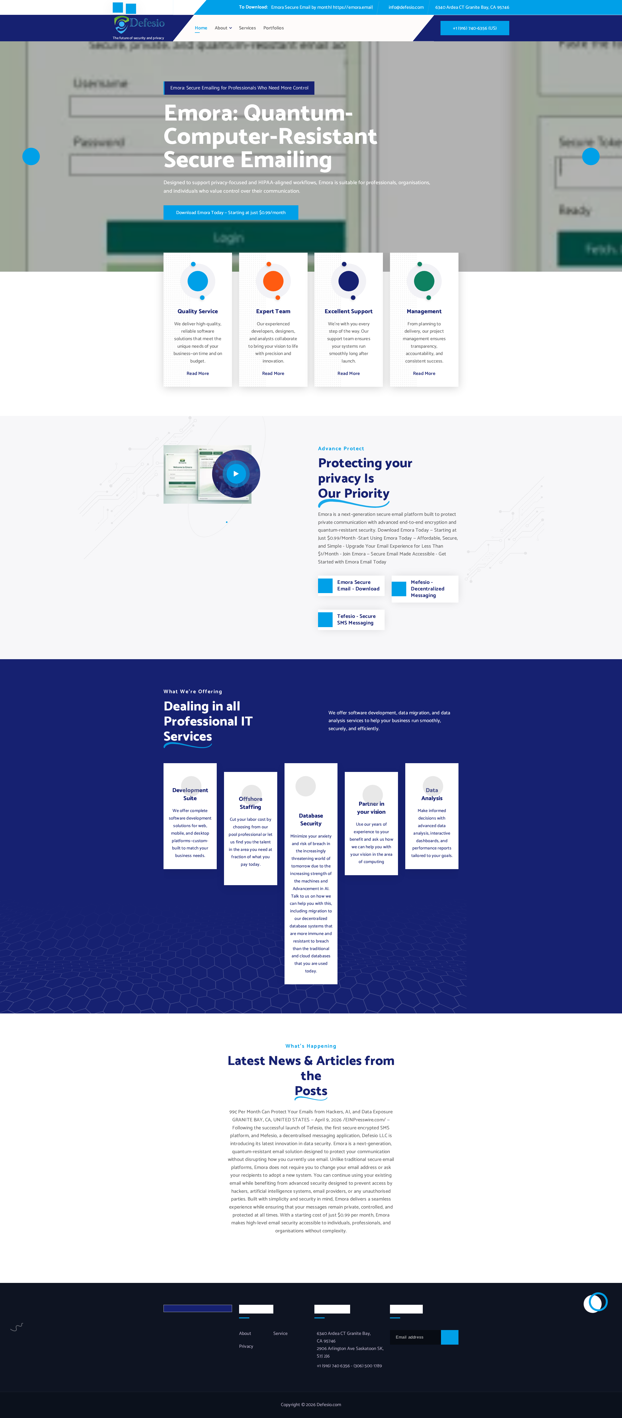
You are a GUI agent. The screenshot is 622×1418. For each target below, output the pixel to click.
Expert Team (273, 311)
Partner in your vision (371, 808)
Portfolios (273, 28)
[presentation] (31, 156)
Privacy (246, 1346)
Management (424, 311)
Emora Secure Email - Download (358, 585)
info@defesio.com (406, 7)
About (221, 28)
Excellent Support (349, 311)
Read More (198, 373)
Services (247, 28)
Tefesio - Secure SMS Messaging (356, 619)
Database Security (311, 820)
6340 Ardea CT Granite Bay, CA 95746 (472, 7)
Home (201, 28)
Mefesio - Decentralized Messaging (427, 589)
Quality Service (198, 311)
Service (280, 1333)
